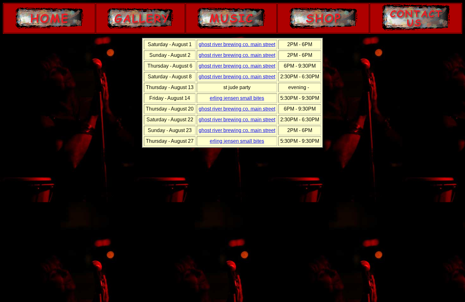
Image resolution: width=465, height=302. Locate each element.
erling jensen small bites (237, 98)
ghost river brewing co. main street (237, 44)
